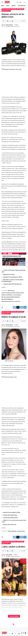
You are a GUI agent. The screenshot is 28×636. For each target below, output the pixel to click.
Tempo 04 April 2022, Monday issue (12, 284)
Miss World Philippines (7, 299)
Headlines (20, 9)
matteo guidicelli (12, 531)
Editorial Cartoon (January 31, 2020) (12, 277)
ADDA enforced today (8, 274)
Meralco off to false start (9, 524)
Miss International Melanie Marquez (11, 297)
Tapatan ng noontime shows (10, 517)
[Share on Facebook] (5, 21)
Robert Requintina (9, 24)
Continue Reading (14, 616)
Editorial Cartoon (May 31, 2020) (11, 512)
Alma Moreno (11, 290)
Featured (14, 9)
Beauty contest (20, 292)
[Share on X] (8, 21)
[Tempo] (7, 2)
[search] (17, 2)
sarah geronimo (21, 531)
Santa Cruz (17, 301)
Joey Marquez (9, 294)
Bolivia (3, 294)
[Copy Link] (10, 21)
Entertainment (6, 9)
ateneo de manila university (9, 292)
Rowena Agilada (9, 554)
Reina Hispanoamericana (8, 301)
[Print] (12, 21)
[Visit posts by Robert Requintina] (3, 25)
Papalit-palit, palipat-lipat (10, 515)
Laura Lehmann (17, 294)
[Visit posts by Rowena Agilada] (3, 555)
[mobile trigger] (3, 2)
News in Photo (6, 10)
